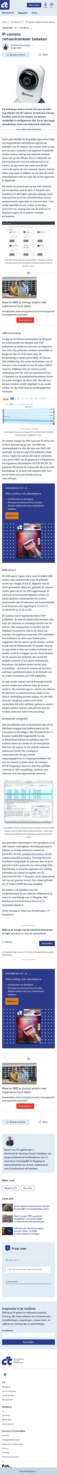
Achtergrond (16, 22)
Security (24, 28)
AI (3, 1411)
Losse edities (8, 1395)
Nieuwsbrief (7, 1399)
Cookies (5, 1452)
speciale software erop (40, 194)
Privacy (5, 1448)
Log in (6, 49)
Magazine (6, 1387)
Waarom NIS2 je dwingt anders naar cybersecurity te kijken (24, 304)
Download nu (25, 320)
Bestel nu (12, 515)
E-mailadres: (7, 942)
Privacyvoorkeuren (10, 1457)
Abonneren (34, 5)
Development (8, 1424)
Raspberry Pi (10, 28)
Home (4, 22)
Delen (45, 54)
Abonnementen (9, 1391)
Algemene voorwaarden (12, 1444)
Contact (5, 1435)
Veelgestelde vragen (11, 1440)
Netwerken (7, 1419)
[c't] (4, 5)
